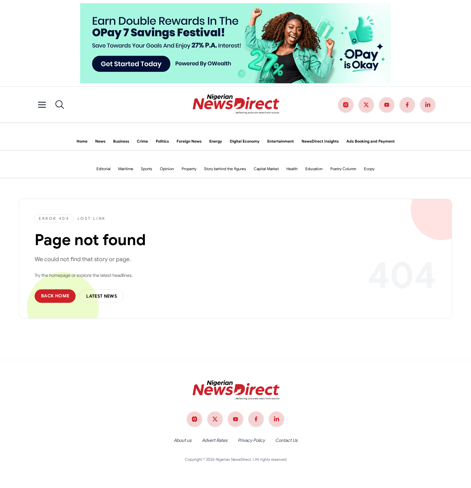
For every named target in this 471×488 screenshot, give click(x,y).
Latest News (101, 296)
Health (292, 168)
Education (314, 168)
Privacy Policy (251, 440)
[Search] (60, 104)
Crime (142, 141)
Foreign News (189, 141)
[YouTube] (386, 104)
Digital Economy (245, 141)
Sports (146, 168)
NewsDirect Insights (320, 141)
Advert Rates (214, 440)
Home (82, 141)
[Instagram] (345, 104)
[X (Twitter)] (366, 104)
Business (121, 141)
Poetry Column (343, 168)
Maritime (125, 168)
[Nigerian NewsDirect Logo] (235, 105)
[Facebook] (407, 104)
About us (183, 440)
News (100, 141)
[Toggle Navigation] (42, 104)
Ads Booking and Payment (370, 141)
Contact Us (286, 440)
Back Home (55, 296)
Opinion (167, 168)
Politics (162, 141)
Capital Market (266, 168)
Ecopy (369, 168)
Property (189, 168)
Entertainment (280, 141)
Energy (215, 141)
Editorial (103, 168)
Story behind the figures (225, 168)
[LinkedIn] (427, 104)
